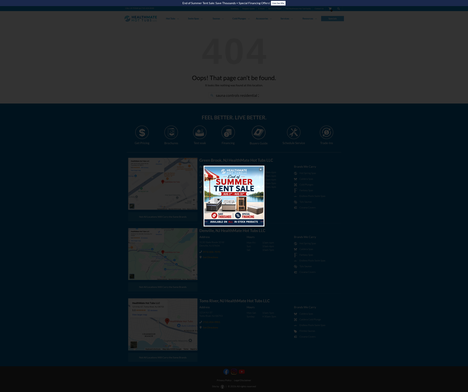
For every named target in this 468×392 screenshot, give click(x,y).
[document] (234, 196)
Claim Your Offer (278, 3)
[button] (260, 169)
